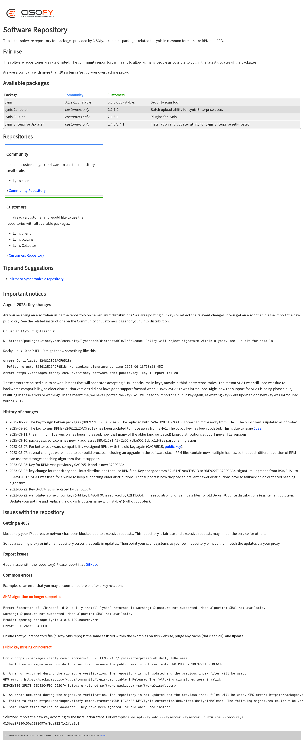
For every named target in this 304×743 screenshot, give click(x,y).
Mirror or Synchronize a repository (36, 278)
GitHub (91, 564)
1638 (257, 428)
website (103, 735)
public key (173, 446)
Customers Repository (26, 255)
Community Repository (27, 190)
